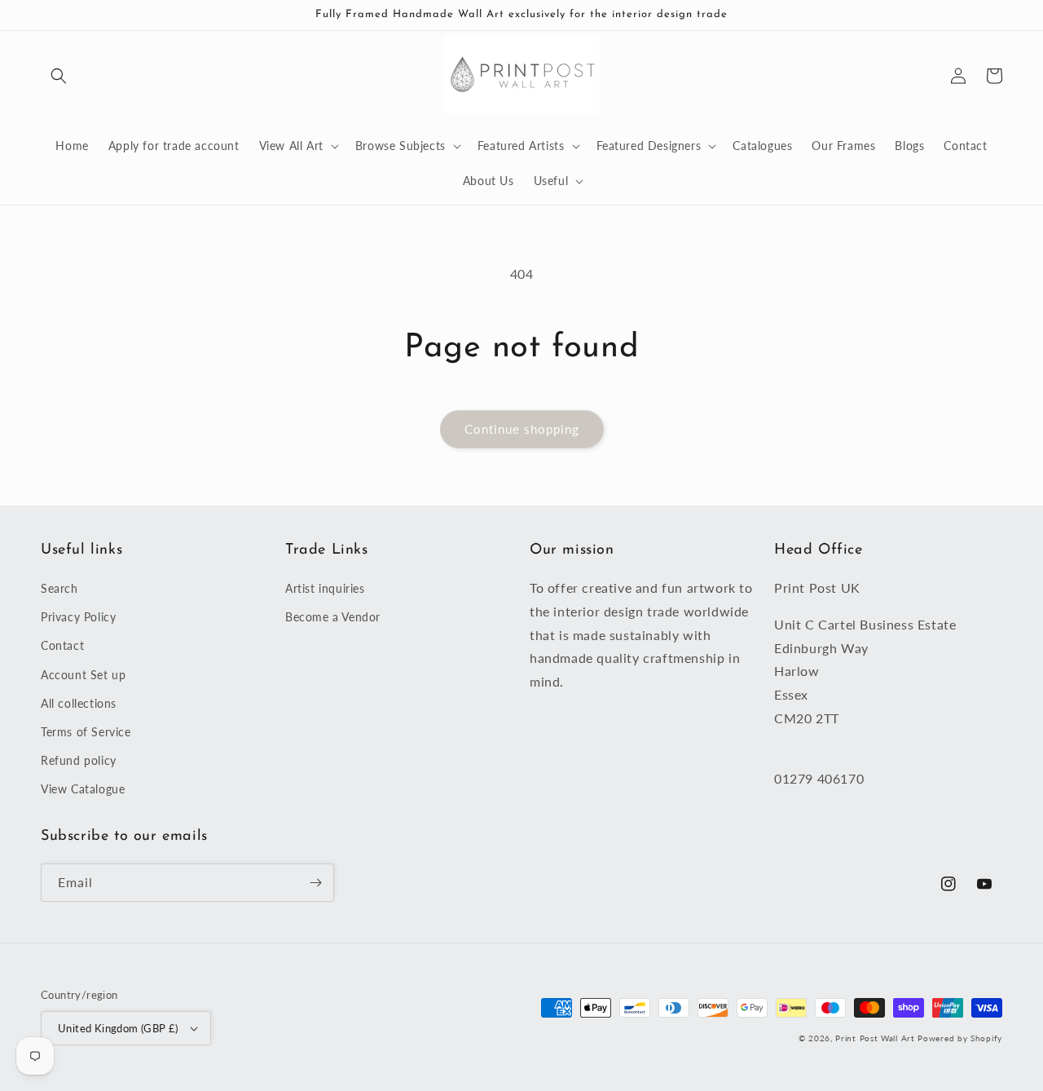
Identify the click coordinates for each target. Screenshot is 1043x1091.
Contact (62, 645)
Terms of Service (86, 732)
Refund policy (79, 760)
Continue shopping (521, 429)
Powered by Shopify (960, 1038)
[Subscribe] (315, 883)
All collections (79, 703)
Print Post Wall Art (874, 1038)
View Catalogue (83, 789)
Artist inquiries (325, 588)
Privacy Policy (78, 617)
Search (59, 588)
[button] (59, 76)
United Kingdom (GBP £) (118, 1028)
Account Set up (83, 675)
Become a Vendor (333, 617)
